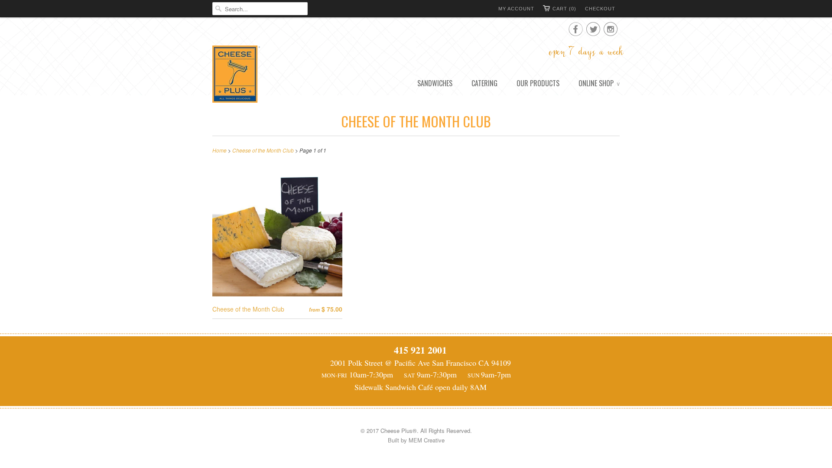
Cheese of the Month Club (416, 121)
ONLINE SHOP (599, 83)
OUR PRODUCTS (538, 83)
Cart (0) (564, 8)
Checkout (600, 8)
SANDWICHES (434, 83)
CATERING (484, 83)
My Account (516, 8)
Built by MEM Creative (416, 440)
